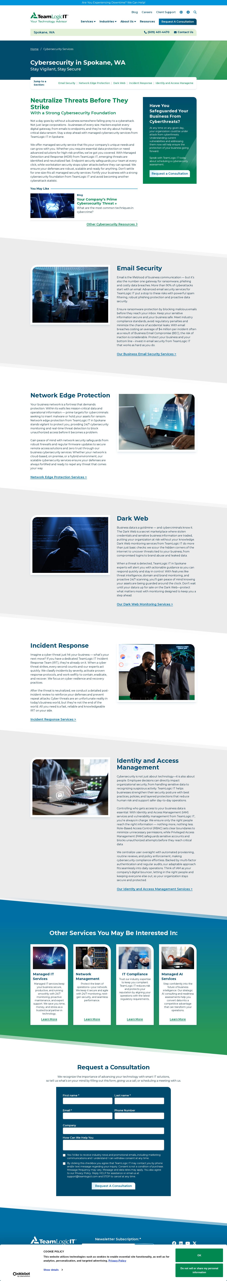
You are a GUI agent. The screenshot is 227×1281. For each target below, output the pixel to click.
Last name (121, 1095)
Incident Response (140, 83)
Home (34, 49)
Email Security (66, 83)
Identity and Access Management (176, 83)
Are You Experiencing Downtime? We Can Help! (113, 2)
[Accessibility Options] (188, 12)
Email (66, 1110)
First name (70, 1095)
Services (87, 21)
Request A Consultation (178, 21)
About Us (127, 21)
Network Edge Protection (94, 83)
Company (69, 1125)
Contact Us (185, 32)
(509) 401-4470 (158, 32)
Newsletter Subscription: (117, 1239)
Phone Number (124, 1110)
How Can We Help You (78, 1137)
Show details (51, 1269)
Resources (147, 21)
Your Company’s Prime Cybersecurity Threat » (97, 201)
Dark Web (119, 83)
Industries (107, 21)
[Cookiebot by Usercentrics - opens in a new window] (21, 1274)
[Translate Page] (181, 12)
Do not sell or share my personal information (199, 1270)
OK (199, 1255)
